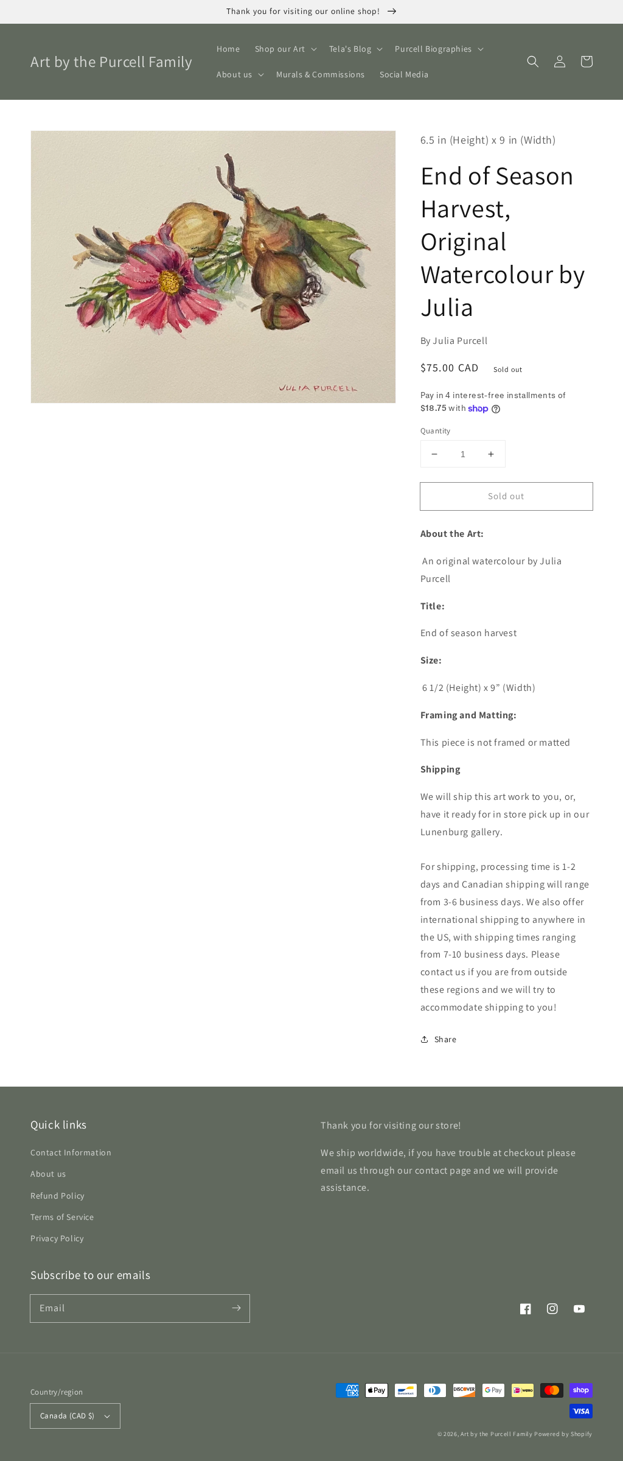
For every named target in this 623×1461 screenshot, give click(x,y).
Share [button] (445, 1039)
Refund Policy (57, 1195)
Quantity (435, 431)
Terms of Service (62, 1216)
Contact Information (70, 1152)
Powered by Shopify (563, 1434)
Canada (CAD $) (67, 1415)
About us (48, 1173)
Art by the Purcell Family (497, 1434)
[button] (285, 48)
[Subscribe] (236, 1308)
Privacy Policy (56, 1238)
